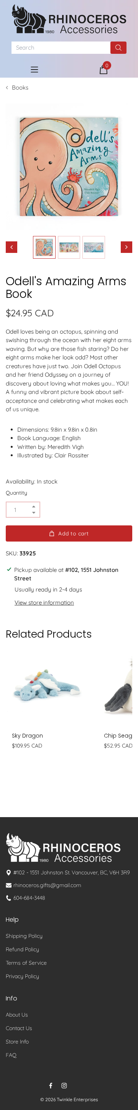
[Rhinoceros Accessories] (69, 19)
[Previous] (11, 247)
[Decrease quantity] (34, 512)
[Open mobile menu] (34, 69)
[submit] (118, 48)
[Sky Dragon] (46, 686)
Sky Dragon (27, 735)
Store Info (17, 1041)
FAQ (11, 1055)
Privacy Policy (22, 976)
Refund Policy (22, 949)
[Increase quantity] (34, 506)
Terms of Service (26, 962)
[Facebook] (51, 1085)
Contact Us (19, 1028)
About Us (17, 1014)
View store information (44, 602)
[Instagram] (64, 1085)
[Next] (126, 247)
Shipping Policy (24, 935)
